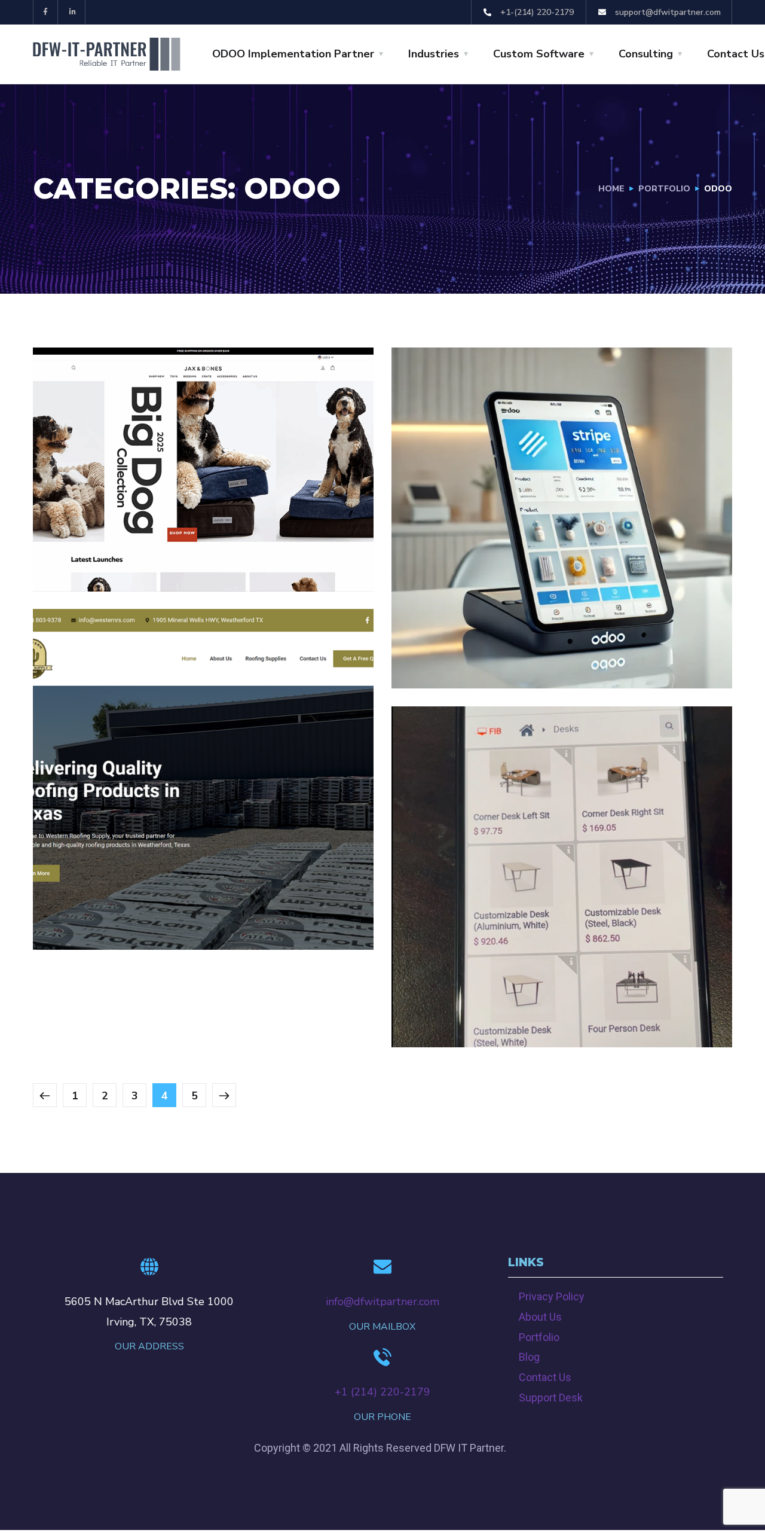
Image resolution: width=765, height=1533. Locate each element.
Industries (433, 54)
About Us (540, 1316)
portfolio (664, 188)
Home (611, 188)
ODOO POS (477, 662)
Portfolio (539, 1337)
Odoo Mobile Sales (497, 641)
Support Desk (551, 1397)
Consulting (646, 54)
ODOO (71, 549)
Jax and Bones (119, 528)
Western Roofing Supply (165, 903)
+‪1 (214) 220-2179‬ (382, 1392)
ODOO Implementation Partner (293, 54)
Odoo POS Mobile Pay (506, 1000)
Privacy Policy (552, 1296)
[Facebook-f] (45, 12)
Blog (529, 1357)
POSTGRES (167, 565)
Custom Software (539, 54)
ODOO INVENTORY (237, 549)
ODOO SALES (540, 1021)
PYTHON (219, 565)
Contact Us (735, 54)
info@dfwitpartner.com (382, 1301)
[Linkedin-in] (73, 12)
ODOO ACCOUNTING (141, 549)
